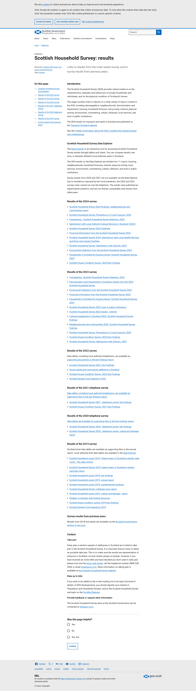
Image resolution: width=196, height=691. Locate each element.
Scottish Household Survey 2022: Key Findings (91, 365)
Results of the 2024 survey (48, 95)
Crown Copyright (78, 669)
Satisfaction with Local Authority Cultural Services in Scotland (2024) (102, 224)
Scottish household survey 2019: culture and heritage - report (98, 493)
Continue (72, 646)
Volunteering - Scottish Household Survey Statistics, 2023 (97, 277)
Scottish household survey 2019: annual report (91, 480)
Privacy (106, 669)
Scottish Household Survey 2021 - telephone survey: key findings (100, 402)
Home (36, 45)
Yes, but (75, 637)
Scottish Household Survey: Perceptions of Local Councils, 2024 (100, 215)
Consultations (101, 38)
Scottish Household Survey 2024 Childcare (89, 228)
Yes (73, 624)
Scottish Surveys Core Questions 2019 (87, 507)
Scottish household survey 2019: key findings (91, 475)
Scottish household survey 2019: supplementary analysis (96, 484)
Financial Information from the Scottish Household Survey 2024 (100, 233)
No (73, 630)
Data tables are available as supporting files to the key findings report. (100, 421)
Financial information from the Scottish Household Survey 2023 (100, 294)
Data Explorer (77, 149)
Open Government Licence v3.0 (73, 679)
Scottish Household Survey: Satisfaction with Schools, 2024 (98, 245)
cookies (46, 4)
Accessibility (38, 669)
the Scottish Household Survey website (97, 570)
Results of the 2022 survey (48, 102)
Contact (57, 669)
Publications (65, 38)
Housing (42, 72)
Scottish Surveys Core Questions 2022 (87, 378)
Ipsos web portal (95, 563)
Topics (45, 38)
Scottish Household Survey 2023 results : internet (93, 311)
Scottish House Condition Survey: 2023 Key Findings (94, 337)
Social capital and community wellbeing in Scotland (94, 369)
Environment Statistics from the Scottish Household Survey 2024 (100, 250)
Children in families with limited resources (89, 498)
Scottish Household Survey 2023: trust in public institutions (97, 307)
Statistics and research (83, 38)
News (54, 38)
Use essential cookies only (67, 22)
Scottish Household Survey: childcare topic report (93, 489)
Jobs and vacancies (94, 669)
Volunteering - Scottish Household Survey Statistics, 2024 (97, 219)
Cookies (66, 669)
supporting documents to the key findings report (90, 359)
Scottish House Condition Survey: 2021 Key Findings (94, 407)
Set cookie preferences (93, 21)
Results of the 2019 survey (48, 119)
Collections (45, 45)
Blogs (112, 38)
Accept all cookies (43, 22)
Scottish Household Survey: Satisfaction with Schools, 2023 (98, 341)
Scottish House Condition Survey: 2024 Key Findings (94, 263)
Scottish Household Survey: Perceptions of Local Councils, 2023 (100, 332)
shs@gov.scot (86, 606)
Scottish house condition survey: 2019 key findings (94, 502)
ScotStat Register (91, 592)
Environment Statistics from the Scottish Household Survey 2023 (100, 290)
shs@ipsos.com (89, 567)
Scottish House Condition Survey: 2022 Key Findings (94, 374)
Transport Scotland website (84, 125)
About (36, 38)
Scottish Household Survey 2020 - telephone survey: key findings (100, 426)
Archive (48, 669)
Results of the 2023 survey (48, 99)
